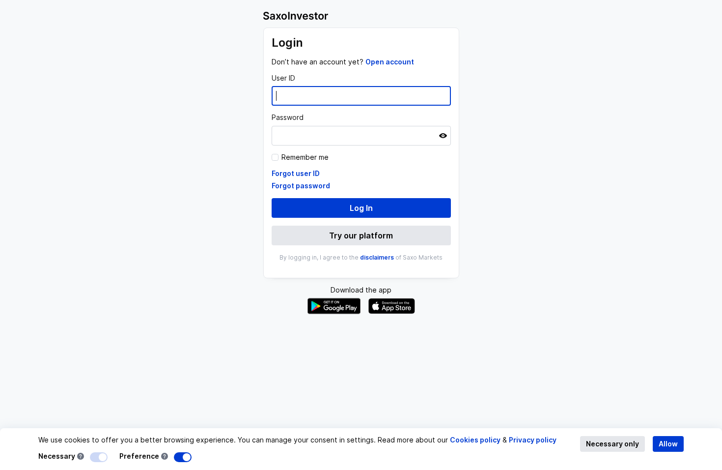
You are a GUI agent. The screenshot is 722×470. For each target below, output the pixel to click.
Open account (389, 62)
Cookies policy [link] (475, 440)
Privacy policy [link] (532, 440)
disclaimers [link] (377, 257)
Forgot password (301, 185)
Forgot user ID (296, 173)
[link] (389, 62)
